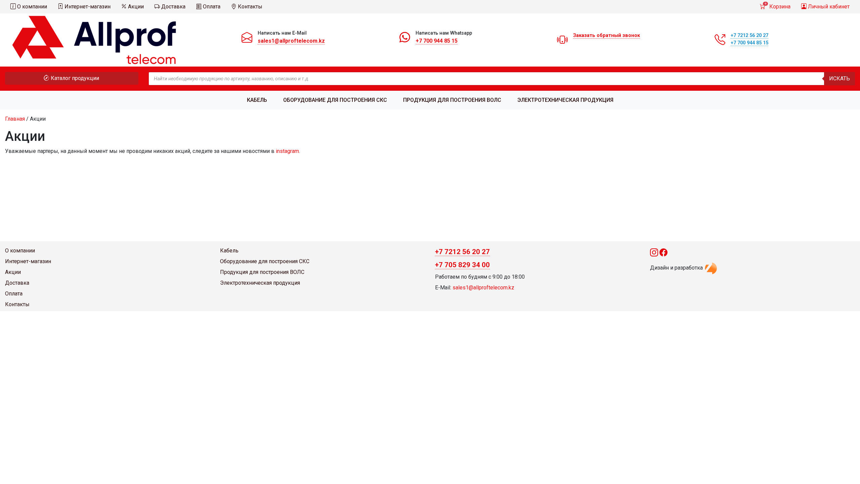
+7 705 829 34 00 (462, 265)
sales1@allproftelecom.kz (291, 41)
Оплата (211, 6)
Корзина (777, 6)
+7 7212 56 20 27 (749, 35)
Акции (135, 6)
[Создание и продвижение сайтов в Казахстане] (711, 268)
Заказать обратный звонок (606, 35)
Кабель (257, 100)
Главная (15, 119)
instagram (287, 151)
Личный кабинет (828, 6)
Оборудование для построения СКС (335, 100)
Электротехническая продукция (565, 100)
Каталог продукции (74, 78)
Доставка (172, 6)
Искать (839, 78)
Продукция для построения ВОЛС (452, 100)
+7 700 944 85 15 (437, 41)
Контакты (249, 6)
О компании (31, 6)
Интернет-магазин (87, 6)
